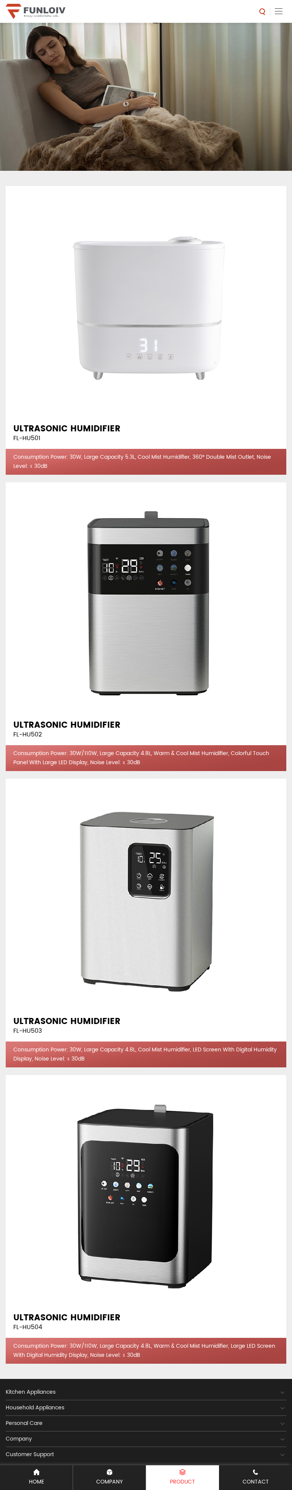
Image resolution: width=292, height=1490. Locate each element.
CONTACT (256, 1481)
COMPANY (109, 1481)
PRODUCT (182, 1481)
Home (36, 1481)
